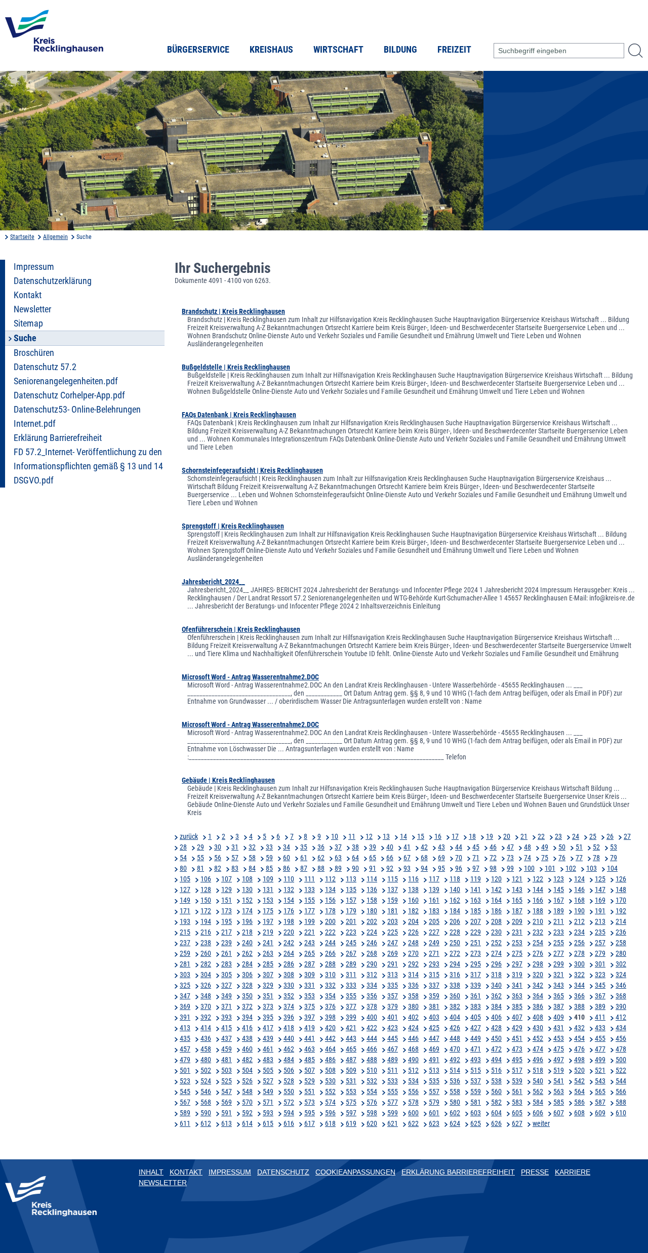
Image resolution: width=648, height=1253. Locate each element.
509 (351, 1070)
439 (268, 1038)
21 (524, 836)
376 (330, 1006)
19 (489, 836)
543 (600, 1081)
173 (226, 911)
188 (538, 911)
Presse (535, 1172)
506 (289, 1070)
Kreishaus (271, 50)
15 (420, 836)
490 (413, 1060)
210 (538, 921)
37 (338, 847)
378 (372, 1006)
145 (558, 889)
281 (185, 964)
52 (596, 847)
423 (392, 1028)
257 (600, 943)
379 (392, 1006)
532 (372, 1081)
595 (309, 1113)
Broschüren (34, 353)
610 (621, 1113)
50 (561, 847)
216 (205, 932)
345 (600, 985)
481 (226, 1060)
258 (621, 943)
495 (517, 1060)
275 (517, 953)
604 (496, 1113)
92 (389, 868)
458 (205, 1049)
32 (252, 847)
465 (351, 1049)
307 (268, 975)
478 (621, 1049)
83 (234, 868)
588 (621, 1102)
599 (392, 1113)
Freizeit (454, 50)
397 (309, 1017)
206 (455, 921)
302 (621, 964)
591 (226, 1113)
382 (455, 1006)
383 (475, 1006)
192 (621, 911)
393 (226, 1017)
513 (434, 1070)
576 (372, 1102)
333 (351, 985)
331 (309, 985)
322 (579, 975)
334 (372, 985)
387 (558, 1006)
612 (205, 1123)
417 (268, 1028)
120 (496, 879)
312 (372, 975)
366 (579, 996)
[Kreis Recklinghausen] (54, 34)
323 (600, 975)
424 (413, 1028)
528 (289, 1081)
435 (185, 1038)
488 (372, 1060)
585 (558, 1102)
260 (205, 953)
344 (579, 985)
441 (309, 1038)
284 (247, 964)
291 (392, 964)
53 (613, 847)
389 (600, 1006)
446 (413, 1038)
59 (269, 858)
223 (351, 932)
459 (226, 1049)
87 (303, 868)
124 (579, 879)
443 (351, 1038)
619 (351, 1123)
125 (600, 879)
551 (309, 1091)
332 (330, 985)
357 (392, 996)
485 (309, 1060)
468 (413, 1049)
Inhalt (151, 1172)
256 (579, 943)
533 (392, 1081)
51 (579, 847)
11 (351, 836)
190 (579, 911)
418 (289, 1028)
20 (506, 836)
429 (517, 1028)
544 (621, 1081)
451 (517, 1038)
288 (330, 964)
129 (226, 889)
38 (355, 847)
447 (434, 1038)
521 (600, 1070)
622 (413, 1123)
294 (455, 964)
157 (351, 900)
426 (455, 1028)
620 (372, 1123)
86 (286, 868)
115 (392, 879)
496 (538, 1060)
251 (475, 943)
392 (205, 1017)
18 (472, 836)
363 (517, 996)
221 (309, 932)
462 (289, 1049)
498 (579, 1060)
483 (268, 1060)
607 (558, 1113)
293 (434, 964)
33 (269, 847)
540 (538, 1081)
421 (351, 1028)
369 (185, 1006)
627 (517, 1123)
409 (558, 1017)
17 (455, 836)
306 (247, 975)
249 (434, 943)
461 (268, 1049)
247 (392, 943)
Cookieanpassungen (355, 1172)
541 (558, 1081)
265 (309, 953)
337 (434, 985)
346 (621, 985)
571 (268, 1102)
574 (330, 1102)
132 (289, 889)
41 (407, 847)
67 (407, 858)
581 (475, 1102)
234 (579, 932)
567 (185, 1102)
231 (517, 932)
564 (579, 1091)
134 (330, 889)
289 (351, 964)
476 (579, 1049)
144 (538, 889)
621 (392, 1123)
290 (372, 964)
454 (579, 1038)
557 (434, 1091)
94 (424, 868)
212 (579, 921)
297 (517, 964)
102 (570, 868)
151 (226, 900)
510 (372, 1070)
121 (517, 879)
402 (413, 1017)
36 (321, 847)
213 (600, 921)
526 (247, 1081)
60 (286, 858)
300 (579, 964)
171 (185, 911)
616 (289, 1123)
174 (247, 911)
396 (289, 1017)
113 (351, 879)
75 (544, 858)
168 (579, 900)
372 (247, 1006)
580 (455, 1102)
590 (205, 1113)
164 (496, 900)
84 (252, 868)
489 (392, 1060)
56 (217, 858)
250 (455, 943)
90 (355, 868)
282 (205, 964)
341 (517, 985)
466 (372, 1049)
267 (351, 953)
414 (205, 1028)
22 (541, 836)
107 (226, 879)
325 (185, 985)
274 (496, 953)
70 (458, 858)
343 (558, 985)
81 (200, 868)
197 (268, 921)
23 (558, 836)
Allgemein (55, 236)
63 (338, 858)
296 (496, 964)
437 (226, 1038)
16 (437, 836)
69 (441, 858)
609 (600, 1113)
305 (226, 975)
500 (621, 1060)
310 (330, 975)
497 (558, 1060)
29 (200, 847)
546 (205, 1091)
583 (517, 1102)
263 (268, 953)
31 (234, 847)
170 (621, 900)
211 (558, 921)
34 (286, 847)
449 (475, 1038)
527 (268, 1081)
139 (434, 889)
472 (496, 1049)
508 (330, 1070)
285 (268, 964)
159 (392, 900)
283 (226, 964)
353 (309, 996)
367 (600, 996)
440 (289, 1038)
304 (205, 975)
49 (544, 847)
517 (517, 1070)
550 (289, 1091)
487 (351, 1060)
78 (596, 858)
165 (517, 900)
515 (475, 1070)
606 (538, 1113)
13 (386, 836)
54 (183, 858)
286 (289, 964)
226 (413, 932)
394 (247, 1017)
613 (226, 1123)
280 (621, 953)
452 (538, 1038)
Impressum (34, 267)
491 (434, 1060)
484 (289, 1060)
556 (413, 1091)
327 (226, 985)
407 (517, 1017)
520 (579, 1070)
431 (558, 1028)
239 (226, 943)
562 (538, 1091)
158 (372, 900)
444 (372, 1038)
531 (351, 1081)
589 (185, 1113)
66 (389, 858)
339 (475, 985)
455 (600, 1038)
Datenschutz (283, 1172)
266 (330, 953)
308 (289, 975)
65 (372, 858)
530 (330, 1081)
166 (538, 900)
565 (600, 1091)
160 (413, 900)
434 (621, 1028)
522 (621, 1070)
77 (579, 858)
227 (434, 932)
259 (185, 953)
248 (413, 943)
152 (247, 900)
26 (610, 836)
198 (289, 921)
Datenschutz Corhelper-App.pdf (69, 395)
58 (252, 858)
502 (205, 1070)
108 (247, 879)
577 (392, 1102)
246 (372, 943)
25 (592, 836)
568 (205, 1102)
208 (496, 921)
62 (321, 858)
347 (185, 996)
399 (351, 1017)
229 (475, 932)
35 (303, 847)
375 (309, 1006)
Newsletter (32, 309)
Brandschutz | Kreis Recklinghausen (233, 311)
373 (268, 1006)
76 (561, 858)
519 (558, 1070)
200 (330, 921)
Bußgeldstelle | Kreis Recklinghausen (236, 367)
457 (185, 1049)
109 (268, 879)
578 (413, 1102)
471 (475, 1049)
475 (558, 1049)
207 (475, 921)
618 (330, 1123)
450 (496, 1038)
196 (247, 921)
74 (527, 858)
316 (455, 975)
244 (330, 943)
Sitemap (28, 323)
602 (455, 1113)
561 (517, 1091)
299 (558, 964)
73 (510, 858)
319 (517, 975)
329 (268, 985)
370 (205, 1006)
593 (268, 1113)
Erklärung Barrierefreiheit (58, 438)
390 (621, 1006)
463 (309, 1049)
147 (600, 889)
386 (538, 1006)
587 (600, 1102)
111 (309, 879)
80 (183, 868)
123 (558, 879)
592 (247, 1113)
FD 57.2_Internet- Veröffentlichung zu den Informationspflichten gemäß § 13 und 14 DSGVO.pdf (88, 466)
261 (226, 953)
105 (185, 879)
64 (355, 858)
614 (247, 1123)
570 (247, 1102)
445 (392, 1038)
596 (330, 1113)
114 (372, 879)
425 (434, 1028)
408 (538, 1017)
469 (434, 1049)
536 (455, 1081)
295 (475, 964)
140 (455, 889)
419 (309, 1028)
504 (247, 1070)
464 (330, 1049)
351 (268, 996)
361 (475, 996)
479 (185, 1060)
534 (413, 1081)
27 (627, 836)
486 (330, 1060)
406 (496, 1017)
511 (392, 1070)
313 (392, 975)
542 (579, 1081)
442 (330, 1038)
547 (226, 1091)
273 (475, 953)
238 (205, 943)
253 (517, 943)
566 (621, 1091)
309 (309, 975)
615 (268, 1123)
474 (538, 1049)
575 (351, 1102)
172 (205, 911)
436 (205, 1038)
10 (334, 836)
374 (289, 1006)
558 (455, 1091)
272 (455, 953)
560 (496, 1091)
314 (413, 975)
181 (392, 911)
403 (434, 1017)
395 (268, 1017)
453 (558, 1038)
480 (205, 1060)
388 (579, 1006)
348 (205, 996)
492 (455, 1060)
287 (309, 964)
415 (226, 1028)
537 (475, 1081)
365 (558, 996)
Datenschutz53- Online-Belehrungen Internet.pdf (77, 417)
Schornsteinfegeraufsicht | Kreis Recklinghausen (252, 470)
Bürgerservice (198, 50)
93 (407, 868)
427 (475, 1028)
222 (330, 932)
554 (372, 1091)
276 (538, 953)
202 (372, 921)
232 (538, 932)
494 (496, 1060)
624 (455, 1123)
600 (413, 1113)
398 (330, 1017)
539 (517, 1081)
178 (330, 911)
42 (424, 847)
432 (579, 1028)
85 (269, 868)
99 (510, 868)
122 (538, 879)
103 (591, 868)
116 (413, 879)
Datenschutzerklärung (53, 281)
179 (351, 911)
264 (289, 953)
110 (289, 879)
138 (413, 889)
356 (372, 996)
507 (309, 1070)
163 (475, 900)
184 (455, 911)
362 (496, 996)
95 (441, 868)
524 (205, 1081)
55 (200, 858)
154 (289, 900)
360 (455, 996)
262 (247, 953)
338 (455, 985)
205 (434, 921)
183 (434, 911)
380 (413, 1006)
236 (621, 932)
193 (185, 921)
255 (558, 943)
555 (392, 1091)
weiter (541, 1123)
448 (455, 1038)
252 (496, 943)
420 (330, 1028)
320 (538, 975)
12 (369, 836)
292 (413, 964)
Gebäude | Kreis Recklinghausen (228, 780)
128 (205, 889)
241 (268, 943)
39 (372, 847)
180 (372, 911)
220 (289, 932)
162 (455, 900)
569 (226, 1102)
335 (392, 985)
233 (558, 932)
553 (351, 1091)
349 (226, 996)
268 (372, 953)
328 (247, 985)
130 (247, 889)
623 (434, 1123)
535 (434, 1081)
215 (185, 932)
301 (600, 964)
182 (413, 911)
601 (434, 1113)
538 (496, 1081)
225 (392, 932)
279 (600, 953)
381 (434, 1006)
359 (434, 996)
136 (372, 889)
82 (217, 868)
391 (185, 1017)
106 (205, 879)
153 (268, 900)
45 (475, 847)
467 (392, 1049)
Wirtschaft (338, 50)
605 (517, 1113)
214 (621, 921)
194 (205, 921)
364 (538, 996)
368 (621, 996)
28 (183, 847)
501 (185, 1070)
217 (226, 932)
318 (496, 975)
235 (600, 932)
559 (475, 1091)
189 (558, 911)
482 (247, 1060)
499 (600, 1060)
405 (475, 1017)
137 (392, 889)
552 (330, 1091)
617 (309, 1123)
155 (309, 900)
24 (575, 836)
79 (613, 858)
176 (289, 911)
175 (268, 911)
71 (475, 858)
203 (392, 921)
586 (579, 1102)
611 (185, 1123)
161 (434, 900)
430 (538, 1028)
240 (247, 943)
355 (351, 996)
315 (434, 975)
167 (558, 900)
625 (475, 1123)
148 (621, 889)
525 (226, 1081)
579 (434, 1102)
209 (517, 921)
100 (529, 868)
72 (493, 858)
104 (612, 868)
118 (455, 879)
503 (226, 1070)
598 (372, 1113)
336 (413, 985)
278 (579, 953)
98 (493, 868)
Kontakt (28, 295)
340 (496, 985)
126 (621, 879)
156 (330, 900)
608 (579, 1113)
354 (330, 996)
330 (289, 985)
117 (434, 879)
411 (600, 1017)
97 (475, 868)
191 (600, 911)
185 (475, 911)
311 (351, 975)
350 (247, 996)
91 (372, 868)
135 (351, 889)
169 (600, 900)
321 (558, 975)
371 (226, 1006)
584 (538, 1102)
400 (372, 1017)
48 (527, 847)
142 (496, 889)
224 (372, 932)
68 (424, 858)
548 (247, 1091)
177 (309, 911)
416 (247, 1028)
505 (268, 1070)
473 (517, 1049)
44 (458, 847)
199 (309, 921)
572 (289, 1102)
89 (338, 868)
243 (309, 943)
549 (268, 1091)
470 (455, 1049)
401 (392, 1017)
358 (413, 996)
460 (247, 1049)
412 (621, 1017)
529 (309, 1081)
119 (475, 879)
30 (217, 847)
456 (621, 1038)
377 (351, 1006)
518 (538, 1070)
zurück (189, 836)
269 (392, 953)
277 (558, 953)
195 (226, 921)
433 (600, 1028)
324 (621, 975)
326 (205, 985)
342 (538, 985)
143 (517, 889)
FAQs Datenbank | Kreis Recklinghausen (239, 415)
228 (455, 932)
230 (496, 932)
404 (455, 1017)
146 (579, 889)
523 (185, 1081)
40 (389, 847)
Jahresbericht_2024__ (213, 582)
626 (496, 1123)
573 (309, 1102)
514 (455, 1070)
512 (413, 1070)
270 (413, 953)
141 (475, 889)
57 (234, 858)
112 (330, 879)
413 (185, 1028)
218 (247, 932)
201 (351, 921)
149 (185, 900)
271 (434, 953)
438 (247, 1038)
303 (185, 975)
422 (372, 1028)
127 (185, 889)
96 (458, 868)
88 (321, 868)
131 (268, 889)
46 (493, 847)
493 (475, 1060)
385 (517, 1006)
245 (351, 943)
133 (309, 889)
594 (289, 1113)
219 (268, 932)
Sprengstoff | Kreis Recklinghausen (233, 526)
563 (558, 1091)
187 (517, 911)
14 (403, 836)
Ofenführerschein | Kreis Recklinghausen (241, 629)
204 (413, 921)
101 (550, 868)
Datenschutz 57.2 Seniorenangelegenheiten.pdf (66, 374)
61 (303, 858)
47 (510, 847)
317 (475, 975)
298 (538, 964)
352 (289, 996)
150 (205, 900)
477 (600, 1049)
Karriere (572, 1172)
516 (496, 1070)
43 (441, 847)
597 (351, 1113)
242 (289, 943)
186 (496, 911)
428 (496, 1028)
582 (496, 1102)
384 (496, 1006)
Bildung (400, 50)
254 (538, 943)
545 (185, 1091)
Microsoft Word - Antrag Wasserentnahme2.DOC (250, 677)
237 (185, 943)
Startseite (22, 236)
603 (475, 1113)
